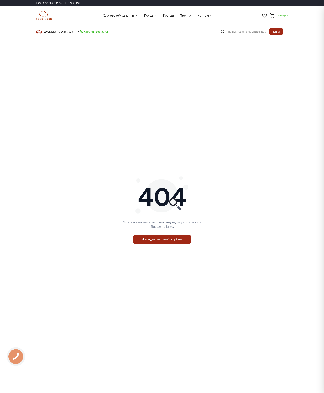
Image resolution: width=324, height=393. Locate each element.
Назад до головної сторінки (162, 239)
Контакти (204, 15)
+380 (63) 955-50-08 (96, 31)
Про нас (186, 15)
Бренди (168, 15)
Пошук (276, 31)
